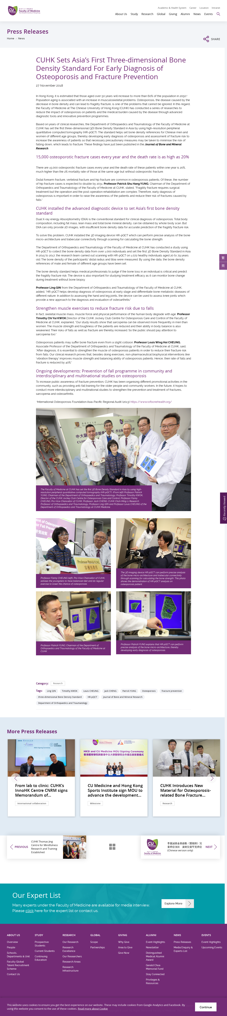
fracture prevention (172, 690)
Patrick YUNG (129, 690)
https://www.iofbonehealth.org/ (151, 401)
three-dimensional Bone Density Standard (60, 696)
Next (212, 778)
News (21, 38)
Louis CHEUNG (90, 690)
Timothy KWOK (69, 690)
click (29, 910)
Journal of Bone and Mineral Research (123, 696)
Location (204, 7)
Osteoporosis (149, 690)
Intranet (216, 7)
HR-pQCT (92, 696)
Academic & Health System (172, 7)
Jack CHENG (110, 690)
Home (10, 38)
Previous (16, 778)
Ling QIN (51, 690)
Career (192, 7)
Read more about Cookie (93, 1008)
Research (58, 683)
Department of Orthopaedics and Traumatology (62, 703)
